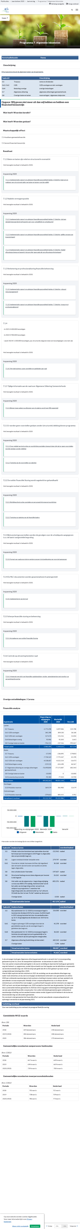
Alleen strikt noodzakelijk (20, 1226)
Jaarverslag (31, 1)
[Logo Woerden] (5, 10)
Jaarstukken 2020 (17, 1)
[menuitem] (57, 3)
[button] (40, 183)
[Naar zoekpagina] (72, 9)
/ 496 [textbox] (64, 1226)
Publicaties (5, 1)
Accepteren (35, 1226)
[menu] (77, 10)
